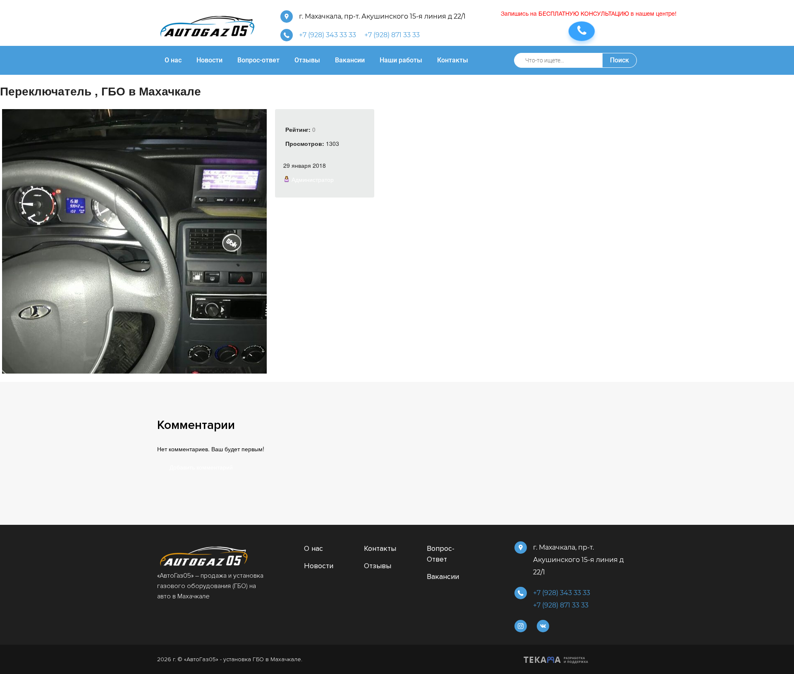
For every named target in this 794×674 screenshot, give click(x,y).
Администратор (313, 179)
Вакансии (443, 576)
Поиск (619, 60)
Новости (318, 565)
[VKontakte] (543, 626)
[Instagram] (520, 626)
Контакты (380, 548)
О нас (313, 548)
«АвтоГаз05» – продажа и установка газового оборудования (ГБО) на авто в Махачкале (210, 586)
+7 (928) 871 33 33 (392, 35)
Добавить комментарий (201, 467)
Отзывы (377, 565)
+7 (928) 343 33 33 (327, 35)
